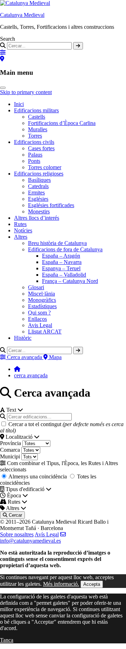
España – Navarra (62, 262)
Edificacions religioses (38, 174)
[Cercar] (78, 45)
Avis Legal (40, 325)
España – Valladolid (64, 275)
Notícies (23, 230)
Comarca (10, 450)
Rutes (20, 224)
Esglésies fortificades (51, 205)
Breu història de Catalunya (57, 243)
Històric (22, 338)
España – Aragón (61, 256)
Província (10, 443)
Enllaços (37, 319)
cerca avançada (31, 375)
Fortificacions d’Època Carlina (62, 123)
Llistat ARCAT (45, 332)
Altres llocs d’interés (36, 218)
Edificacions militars (36, 110)
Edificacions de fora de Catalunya (65, 249)
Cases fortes (41, 148)
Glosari (36, 287)
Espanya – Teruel (61, 268)
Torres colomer (44, 167)
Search (7, 39)
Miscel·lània (41, 294)
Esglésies (38, 199)
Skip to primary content (26, 92)
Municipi (10, 456)
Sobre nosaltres (17, 534)
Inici (19, 104)
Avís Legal (47, 534)
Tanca (6, 640)
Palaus (35, 155)
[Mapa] (2, 59)
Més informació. (61, 584)
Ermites (36, 193)
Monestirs (39, 211)
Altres (20, 237)
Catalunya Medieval (22, 15)
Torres (35, 136)
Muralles (37, 129)
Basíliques (39, 180)
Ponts (34, 161)
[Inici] (17, 369)
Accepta (91, 584)
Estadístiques (42, 306)
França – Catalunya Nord (70, 281)
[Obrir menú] (3, 88)
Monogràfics (42, 300)
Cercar (14, 515)
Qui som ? (39, 313)
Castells (36, 117)
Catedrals (38, 186)
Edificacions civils (34, 142)
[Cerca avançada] (3, 52)
